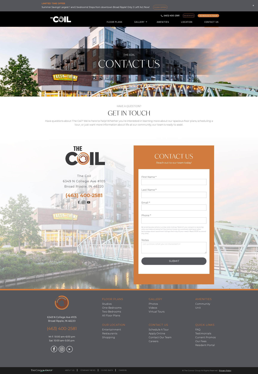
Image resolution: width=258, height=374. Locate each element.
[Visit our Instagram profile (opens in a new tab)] (83, 203)
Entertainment (111, 329)
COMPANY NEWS (87, 370)
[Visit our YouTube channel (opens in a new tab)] (88, 203)
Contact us (211, 22)
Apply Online (157, 333)
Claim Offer (160, 7)
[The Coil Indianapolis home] (62, 303)
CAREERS (123, 370)
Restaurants (109, 333)
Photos (153, 303)
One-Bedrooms (111, 307)
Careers (153, 341)
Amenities (163, 22)
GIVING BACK (107, 370)
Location (186, 22)
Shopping (108, 337)
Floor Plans (114, 22)
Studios (107, 303)
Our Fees (200, 341)
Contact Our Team (160, 337)
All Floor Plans (111, 315)
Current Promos (205, 337)
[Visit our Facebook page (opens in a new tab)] (79, 203)
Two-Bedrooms (111, 311)
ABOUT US (70, 370)
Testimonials (203, 333)
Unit (198, 307)
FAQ (197, 329)
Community (202, 303)
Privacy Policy (225, 370)
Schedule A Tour (159, 329)
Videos (153, 307)
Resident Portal (205, 345)
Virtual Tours (156, 311)
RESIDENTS (189, 16)
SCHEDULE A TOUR (208, 16)
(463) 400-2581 (172, 15)
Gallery (139, 22)
